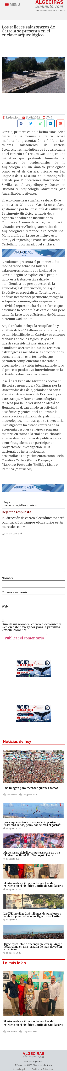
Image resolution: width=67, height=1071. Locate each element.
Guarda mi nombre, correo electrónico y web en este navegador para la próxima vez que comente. (31, 627)
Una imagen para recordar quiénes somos (30, 788)
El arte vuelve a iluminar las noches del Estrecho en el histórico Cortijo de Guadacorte (33, 884)
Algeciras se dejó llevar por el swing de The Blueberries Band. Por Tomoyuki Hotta (31, 854)
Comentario (12, 533)
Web (5, 606)
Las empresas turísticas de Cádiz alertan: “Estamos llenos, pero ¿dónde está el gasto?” (32, 824)
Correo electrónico (16, 592)
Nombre (8, 578)
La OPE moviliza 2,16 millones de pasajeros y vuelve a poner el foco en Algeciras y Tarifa (32, 915)
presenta (8, 505)
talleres (23, 505)
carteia (33, 505)
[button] (21, 123)
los (16, 505)
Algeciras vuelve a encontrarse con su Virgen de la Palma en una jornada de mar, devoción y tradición (32, 946)
